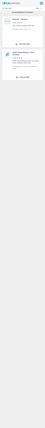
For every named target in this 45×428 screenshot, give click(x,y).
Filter (38, 8)
